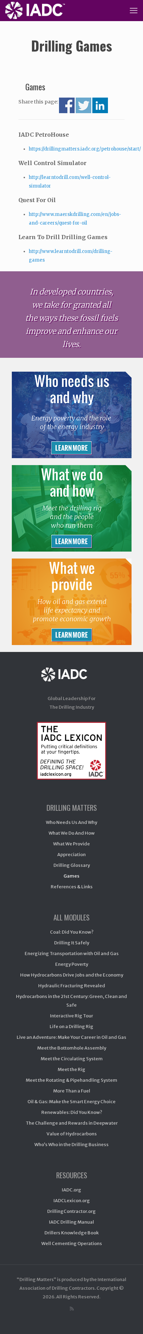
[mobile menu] (134, 10)
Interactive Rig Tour (71, 1016)
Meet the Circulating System (72, 1059)
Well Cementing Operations (71, 1243)
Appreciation (71, 854)
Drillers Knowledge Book (71, 1233)
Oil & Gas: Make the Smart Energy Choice (71, 1102)
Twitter (83, 105)
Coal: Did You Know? (71, 932)
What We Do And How (72, 833)
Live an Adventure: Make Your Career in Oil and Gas (71, 1037)
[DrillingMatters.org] (35, 10)
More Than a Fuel (71, 1091)
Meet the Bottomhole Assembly (71, 1048)
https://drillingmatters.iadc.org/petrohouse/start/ (85, 149)
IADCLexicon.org (71, 1201)
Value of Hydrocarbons (72, 1134)
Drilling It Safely (71, 943)
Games (71, 876)
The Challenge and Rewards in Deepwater (72, 1123)
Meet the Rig (71, 1069)
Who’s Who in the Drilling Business (71, 1144)
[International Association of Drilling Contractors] (71, 681)
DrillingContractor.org (71, 1211)
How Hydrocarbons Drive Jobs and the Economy (71, 975)
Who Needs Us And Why (71, 822)
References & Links (72, 887)
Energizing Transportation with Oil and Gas (72, 953)
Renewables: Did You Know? (71, 1112)
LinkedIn (100, 105)
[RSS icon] (71, 1308)
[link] (71, 415)
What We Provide (71, 844)
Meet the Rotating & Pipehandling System (71, 1080)
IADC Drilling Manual (71, 1222)
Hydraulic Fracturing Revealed (71, 986)
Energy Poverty (71, 964)
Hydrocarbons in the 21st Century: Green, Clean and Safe (71, 1000)
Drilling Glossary (71, 865)
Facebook (67, 105)
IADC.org (71, 1190)
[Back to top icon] (128, 1320)
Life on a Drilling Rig (71, 1026)
